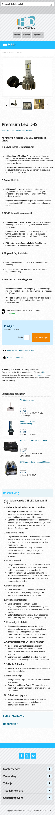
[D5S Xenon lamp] (10, 406)
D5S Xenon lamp (27, 400)
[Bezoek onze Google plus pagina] (33, 756)
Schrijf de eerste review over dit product (18, 131)
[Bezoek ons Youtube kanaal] (28, 756)
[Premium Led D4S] (15, 103)
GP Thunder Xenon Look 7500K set (35, 462)
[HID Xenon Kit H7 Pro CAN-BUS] (10, 447)
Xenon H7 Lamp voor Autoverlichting (29, 422)
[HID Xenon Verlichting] (27, 22)
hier (44, 372)
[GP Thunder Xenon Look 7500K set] (10, 468)
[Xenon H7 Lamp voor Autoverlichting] (10, 428)
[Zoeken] (51, 5)
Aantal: (21, 337)
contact (37, 375)
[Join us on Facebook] (22, 756)
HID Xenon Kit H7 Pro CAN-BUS (33, 440)
